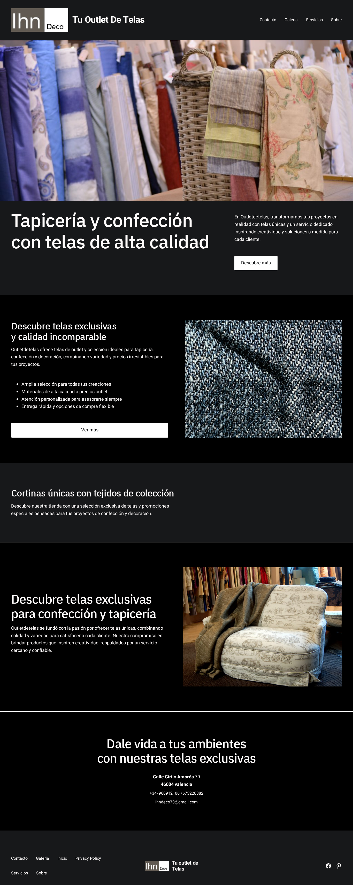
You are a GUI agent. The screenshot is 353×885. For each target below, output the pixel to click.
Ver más (89, 429)
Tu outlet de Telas (108, 20)
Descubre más (256, 262)
